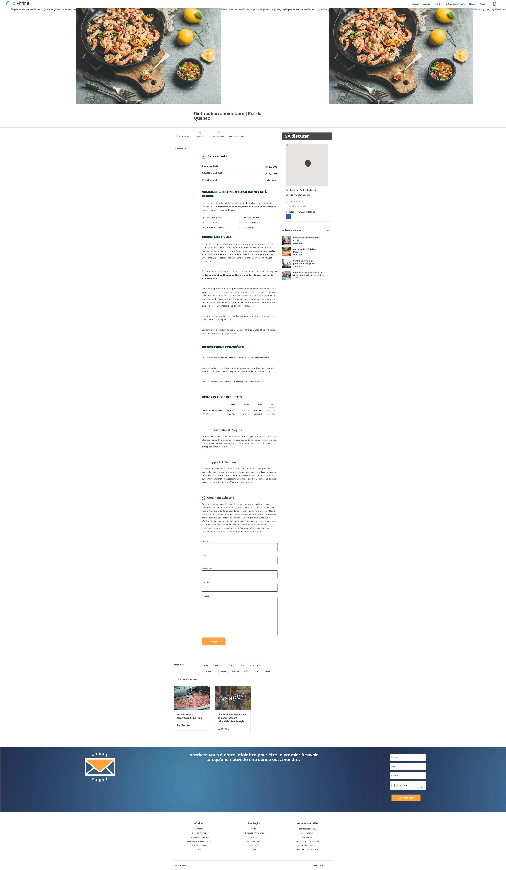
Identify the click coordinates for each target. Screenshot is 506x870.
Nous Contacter (199, 833)
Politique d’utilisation (199, 837)
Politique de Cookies (199, 845)
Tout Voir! (326, 230)
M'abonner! (406, 798)
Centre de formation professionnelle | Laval (304, 262)
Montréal (254, 845)
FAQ (199, 849)
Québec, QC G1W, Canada (298, 195)
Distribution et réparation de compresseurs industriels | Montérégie (231, 718)
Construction (307, 833)
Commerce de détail (307, 829)
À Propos (199, 829)
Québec (254, 829)
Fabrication (307, 837)
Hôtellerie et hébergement (307, 841)
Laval (254, 849)
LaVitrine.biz (180, 865)
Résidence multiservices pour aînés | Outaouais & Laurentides (308, 273)
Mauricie (254, 837)
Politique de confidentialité (199, 841)
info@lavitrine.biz (297, 206)
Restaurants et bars (307, 845)
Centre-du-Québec (254, 841)
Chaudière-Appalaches (254, 833)
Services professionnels (307, 849)
